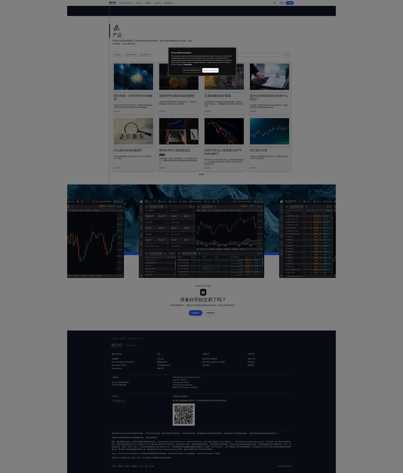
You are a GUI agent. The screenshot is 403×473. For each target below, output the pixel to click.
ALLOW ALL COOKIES (210, 70)
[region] (202, 61)
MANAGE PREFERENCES (192, 70)
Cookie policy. (188, 64)
